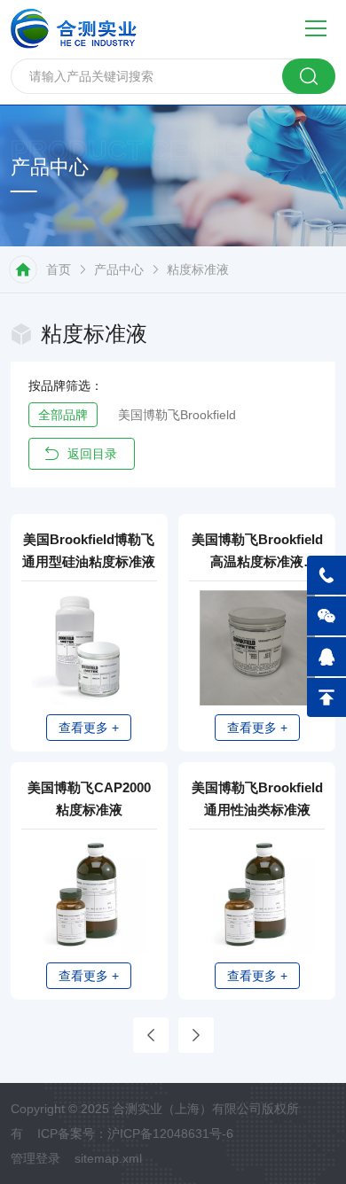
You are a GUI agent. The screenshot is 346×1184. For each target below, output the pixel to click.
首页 (58, 269)
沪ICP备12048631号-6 (170, 1133)
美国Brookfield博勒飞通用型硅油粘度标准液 (88, 550)
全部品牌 (63, 415)
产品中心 (119, 269)
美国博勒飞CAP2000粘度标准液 (89, 798)
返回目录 (92, 454)
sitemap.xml (108, 1158)
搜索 (308, 76)
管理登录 (35, 1158)
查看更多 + (89, 728)
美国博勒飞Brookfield (177, 415)
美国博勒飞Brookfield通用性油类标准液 (257, 798)
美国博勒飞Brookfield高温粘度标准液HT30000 (257, 552)
